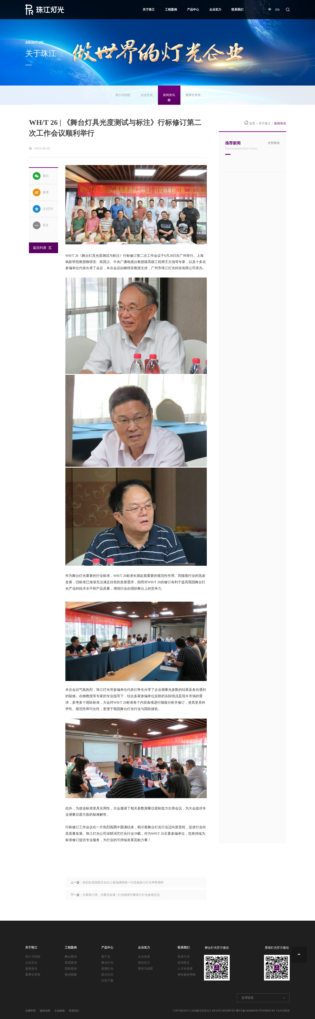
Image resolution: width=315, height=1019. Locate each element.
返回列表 (39, 248)
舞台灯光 (107, 962)
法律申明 (30, 1010)
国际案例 (71, 968)
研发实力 (144, 962)
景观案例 (71, 962)
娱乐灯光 (107, 974)
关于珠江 (149, 9)
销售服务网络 (187, 974)
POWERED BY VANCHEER (274, 1010)
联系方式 (184, 956)
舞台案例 (71, 956)
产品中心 (193, 9)
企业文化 (147, 95)
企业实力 (215, 9)
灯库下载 (107, 980)
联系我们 (237, 9)
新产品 (105, 956)
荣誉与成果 (145, 968)
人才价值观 (185, 968)
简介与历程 (122, 95)
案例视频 (71, 974)
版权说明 (45, 1010)
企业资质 (144, 956)
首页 (252, 123)
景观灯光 (107, 968)
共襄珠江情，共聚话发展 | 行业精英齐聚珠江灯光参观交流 (121, 894)
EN (277, 9)
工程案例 (171, 9)
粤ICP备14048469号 (247, 1010)
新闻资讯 (169, 95)
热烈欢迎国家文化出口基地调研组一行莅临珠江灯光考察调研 (123, 882)
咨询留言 (184, 962)
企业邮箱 (59, 1010)
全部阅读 (274, 143)
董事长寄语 (193, 95)
